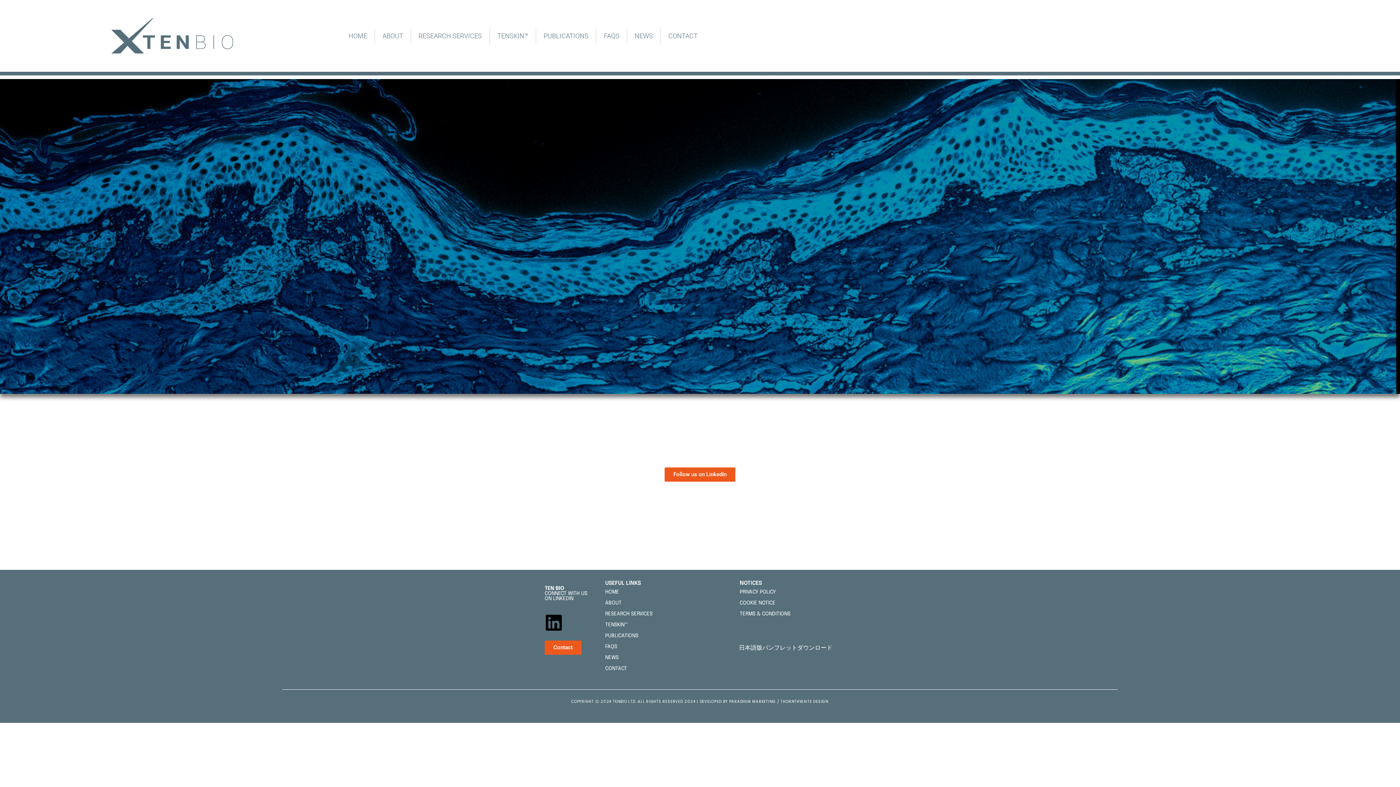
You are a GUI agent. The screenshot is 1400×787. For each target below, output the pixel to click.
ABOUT (392, 36)
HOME (358, 36)
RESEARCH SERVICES (450, 36)
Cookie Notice (757, 603)
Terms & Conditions (765, 613)
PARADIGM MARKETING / (755, 701)
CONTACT (683, 36)
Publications (566, 36)
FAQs (611, 36)
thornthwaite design (804, 701)
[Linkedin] (554, 623)
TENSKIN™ (512, 36)
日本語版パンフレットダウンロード (787, 647)
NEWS (644, 36)
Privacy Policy (758, 592)
